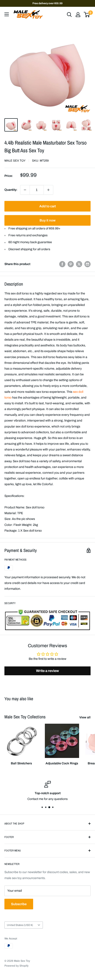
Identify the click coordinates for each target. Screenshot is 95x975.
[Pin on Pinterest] (71, 264)
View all (85, 717)
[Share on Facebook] (62, 264)
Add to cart (47, 206)
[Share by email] (87, 264)
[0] (87, 14)
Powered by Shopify (16, 965)
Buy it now (47, 220)
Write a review (47, 671)
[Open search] (69, 14)
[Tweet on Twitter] (79, 264)
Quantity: (10, 189)
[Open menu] (6, 14)
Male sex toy (15, 160)
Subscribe (19, 904)
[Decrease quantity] (25, 190)
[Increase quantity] (48, 190)
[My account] (78, 14)
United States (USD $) (20, 925)
